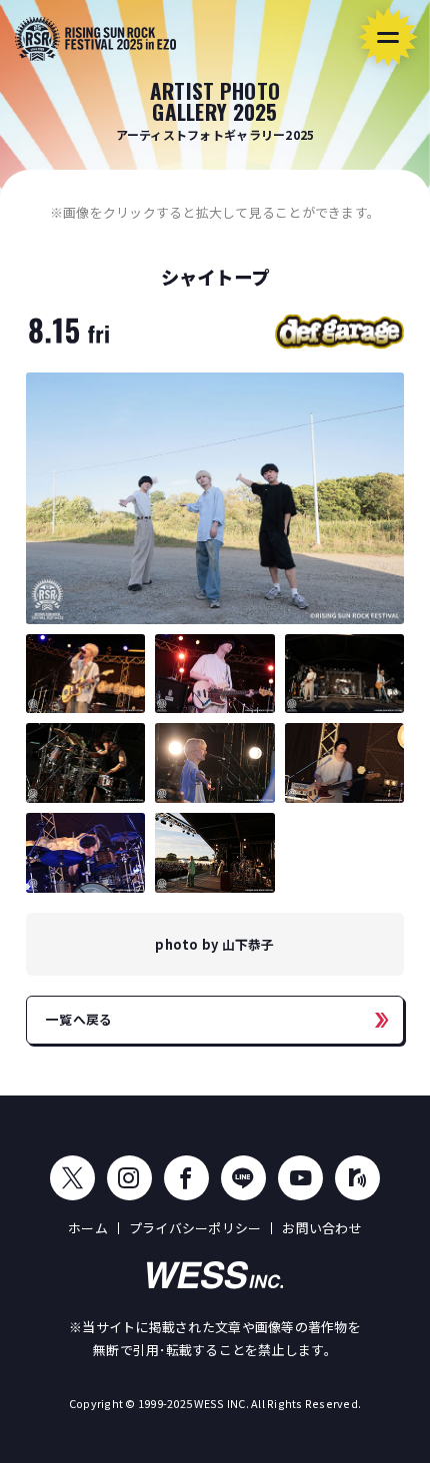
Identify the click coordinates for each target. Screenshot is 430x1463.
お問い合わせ (322, 1227)
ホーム (88, 1227)
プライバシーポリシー (195, 1227)
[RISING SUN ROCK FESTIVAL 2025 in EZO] (95, 39)
